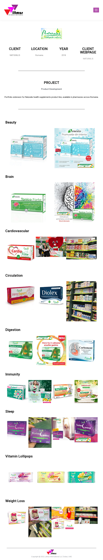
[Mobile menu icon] (96, 10)
